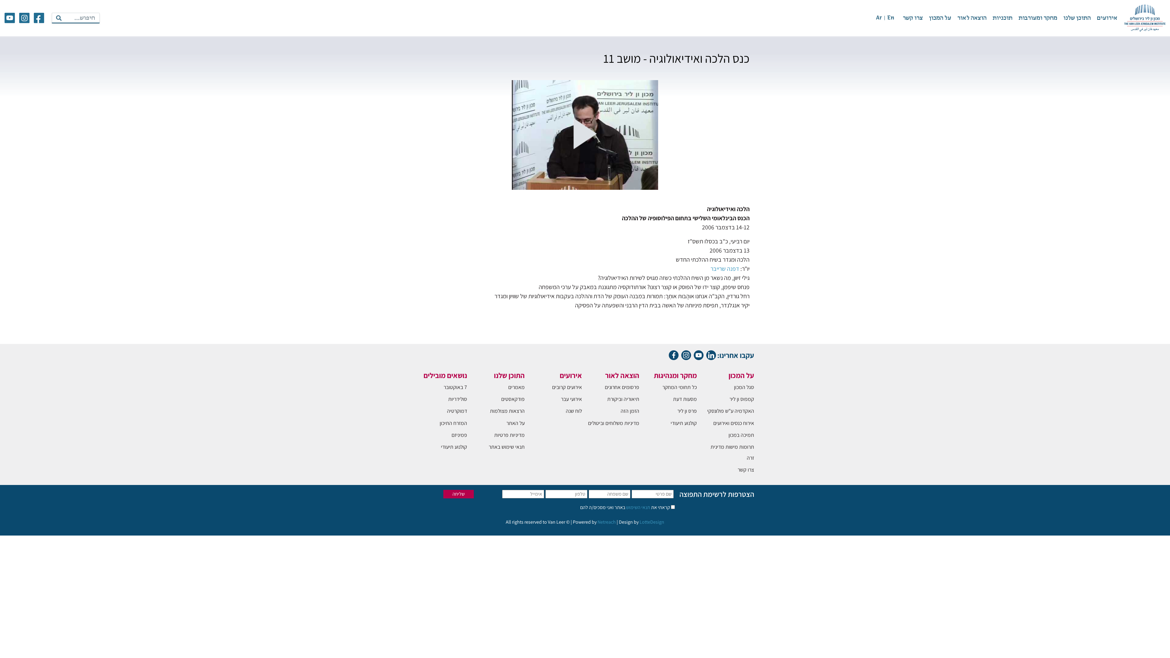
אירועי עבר (571, 398)
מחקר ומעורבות (1038, 18)
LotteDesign (652, 522)
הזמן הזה (630, 410)
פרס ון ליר (687, 410)
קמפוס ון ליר (741, 398)
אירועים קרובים (567, 387)
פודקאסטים (513, 398)
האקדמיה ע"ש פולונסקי (730, 410)
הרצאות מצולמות (507, 410)
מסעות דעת (685, 398)
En (890, 18)
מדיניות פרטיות (509, 434)
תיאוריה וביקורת (623, 398)
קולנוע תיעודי (684, 422)
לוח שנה (574, 410)
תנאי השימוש (637, 507)
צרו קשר (913, 18)
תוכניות (1002, 18)
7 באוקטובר (455, 387)
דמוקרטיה (457, 410)
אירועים (1107, 18)
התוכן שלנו (1077, 18)
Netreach (606, 522)
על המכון (940, 18)
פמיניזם (459, 434)
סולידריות (457, 398)
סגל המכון (744, 387)
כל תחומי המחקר (679, 387)
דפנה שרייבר (725, 269)
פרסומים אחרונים (622, 387)
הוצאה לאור (972, 18)
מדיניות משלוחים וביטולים (613, 422)
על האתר (515, 422)
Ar (879, 18)
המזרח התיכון (453, 422)
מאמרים (516, 387)
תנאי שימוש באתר (507, 446)
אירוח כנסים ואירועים (733, 422)
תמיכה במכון (741, 434)
